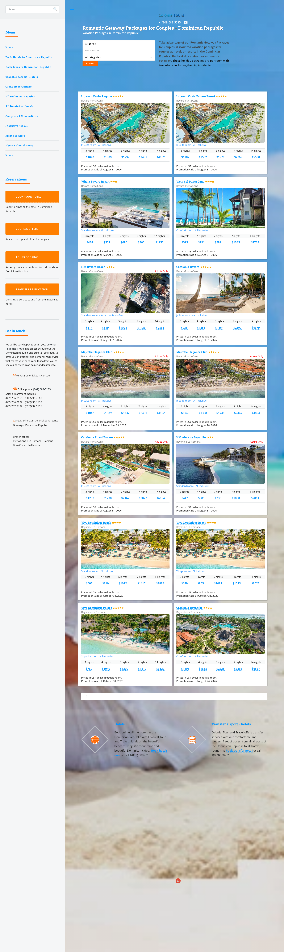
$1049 (185, 413)
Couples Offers (28, 229)
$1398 (203, 413)
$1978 (220, 157)
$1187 (185, 157)
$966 (141, 242)
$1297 (90, 498)
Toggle (72, 9)
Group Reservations (18, 86)
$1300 (124, 668)
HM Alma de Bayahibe (191, 437)
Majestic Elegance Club (96, 352)
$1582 (203, 157)
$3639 (160, 668)
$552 (107, 242)
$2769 (238, 157)
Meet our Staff (15, 135)
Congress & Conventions (21, 116)
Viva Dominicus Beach (96, 522)
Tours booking (28, 257)
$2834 (160, 583)
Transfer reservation (33, 289)
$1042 (90, 157)
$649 (184, 583)
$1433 (141, 327)
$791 (201, 242)
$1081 (218, 583)
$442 (184, 498)
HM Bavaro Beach (93, 267)
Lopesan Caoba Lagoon (96, 96)
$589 (201, 498)
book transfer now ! (239, 750)
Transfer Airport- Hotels (21, 77)
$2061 (255, 498)
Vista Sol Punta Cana (190, 181)
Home (9, 47)
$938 (184, 327)
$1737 (125, 157)
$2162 (125, 498)
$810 (105, 583)
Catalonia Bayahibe (189, 607)
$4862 (161, 157)
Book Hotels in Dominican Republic (29, 57)
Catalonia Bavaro (187, 267)
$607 (89, 583)
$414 (90, 242)
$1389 (108, 157)
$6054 (161, 498)
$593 (184, 242)
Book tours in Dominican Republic (28, 67)
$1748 (220, 413)
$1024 (123, 327)
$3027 (143, 498)
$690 (124, 242)
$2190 (237, 327)
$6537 (256, 668)
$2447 (238, 413)
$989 (218, 242)
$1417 (141, 583)
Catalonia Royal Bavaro (97, 437)
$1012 (123, 583)
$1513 (237, 583)
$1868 (203, 668)
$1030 (236, 498)
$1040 (106, 668)
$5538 (256, 157)
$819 (105, 327)
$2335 (220, 668)
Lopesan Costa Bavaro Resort (195, 96)
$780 (89, 668)
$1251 (201, 327)
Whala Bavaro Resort (95, 181)
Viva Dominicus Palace (96, 607)
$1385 (236, 242)
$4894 (256, 413)
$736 (218, 498)
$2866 (160, 327)
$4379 (256, 327)
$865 (200, 583)
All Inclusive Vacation (20, 96)
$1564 (219, 327)
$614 (89, 327)
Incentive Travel (16, 126)
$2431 (143, 157)
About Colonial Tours (19, 145)
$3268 (238, 668)
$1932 (159, 242)
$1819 (142, 668)
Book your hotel (29, 196)
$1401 (185, 668)
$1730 (108, 498)
